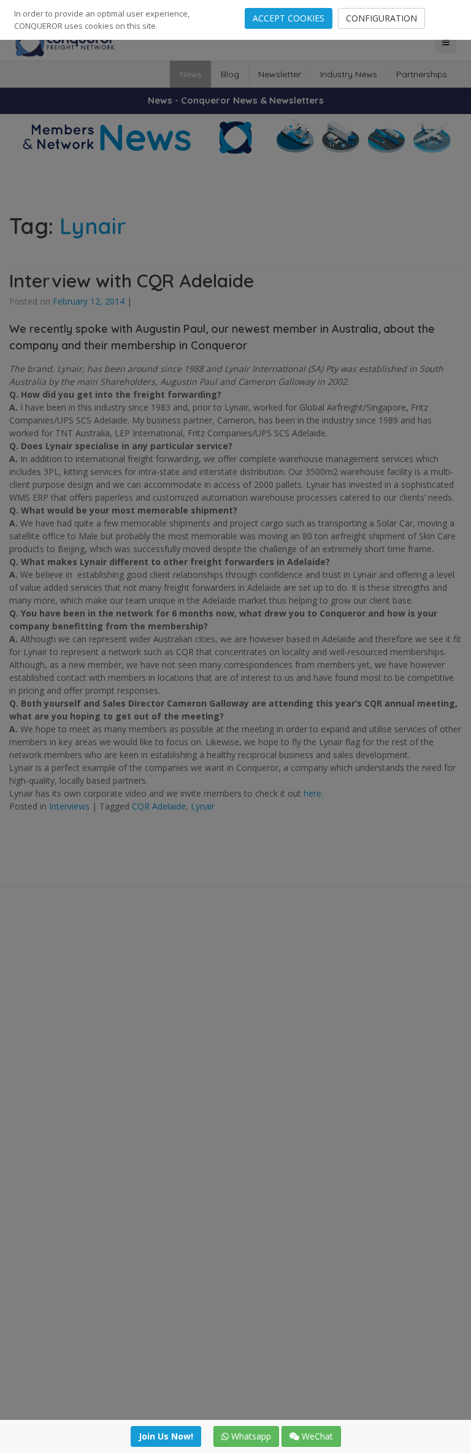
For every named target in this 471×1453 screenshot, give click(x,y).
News (191, 74)
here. (313, 793)
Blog (230, 74)
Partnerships (421, 74)
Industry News (348, 74)
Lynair (203, 806)
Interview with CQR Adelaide (131, 280)
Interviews (69, 806)
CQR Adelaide (159, 806)
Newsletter (279, 74)
